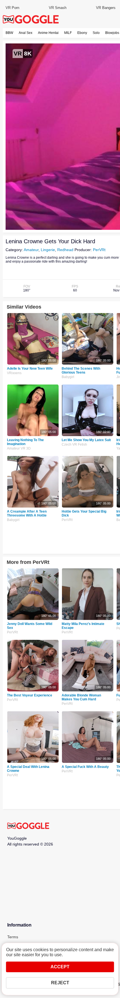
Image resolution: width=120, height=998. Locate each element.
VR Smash (57, 8)
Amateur (31, 249)
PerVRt (99, 249)
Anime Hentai (48, 33)
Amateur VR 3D (19, 448)
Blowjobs (112, 33)
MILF (68, 33)
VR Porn (12, 8)
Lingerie (48, 249)
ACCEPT (60, 966)
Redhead (65, 249)
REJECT (60, 982)
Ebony (82, 33)
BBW (9, 33)
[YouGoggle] (28, 826)
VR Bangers (106, 8)
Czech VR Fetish (74, 444)
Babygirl (68, 377)
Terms (12, 937)
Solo (96, 33)
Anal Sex (25, 33)
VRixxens (14, 373)
